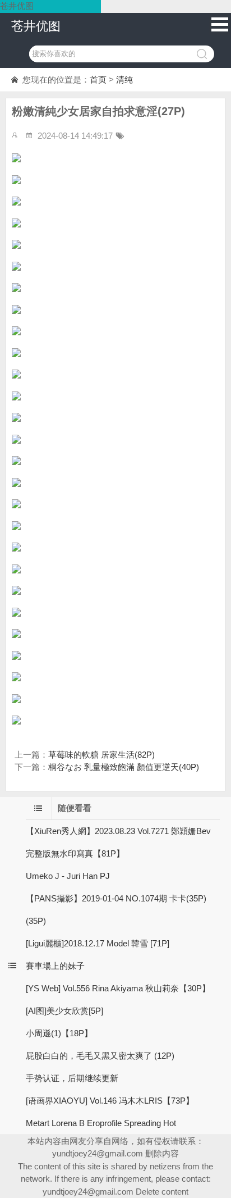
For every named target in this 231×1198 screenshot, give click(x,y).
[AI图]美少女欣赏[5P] (64, 1010)
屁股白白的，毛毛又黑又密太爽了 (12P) (100, 1055)
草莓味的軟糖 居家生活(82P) (101, 754)
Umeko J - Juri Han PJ (68, 876)
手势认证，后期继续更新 (72, 1078)
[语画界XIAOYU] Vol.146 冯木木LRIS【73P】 (110, 1100)
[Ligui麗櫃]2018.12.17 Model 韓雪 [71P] (97, 943)
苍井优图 (36, 26)
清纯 (124, 79)
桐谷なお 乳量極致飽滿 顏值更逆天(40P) (123, 767)
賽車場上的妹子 (55, 966)
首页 (98, 79)
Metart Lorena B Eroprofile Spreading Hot (101, 1123)
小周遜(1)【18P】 (59, 1033)
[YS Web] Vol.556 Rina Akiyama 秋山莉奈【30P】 (118, 988)
